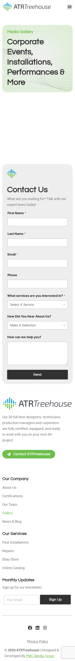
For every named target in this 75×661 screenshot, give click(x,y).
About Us (9, 487)
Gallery (7, 513)
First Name (17, 213)
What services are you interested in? (36, 296)
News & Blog (12, 521)
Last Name (17, 234)
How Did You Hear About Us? (29, 316)
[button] (69, 7)
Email (13, 254)
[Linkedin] (37, 628)
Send (37, 374)
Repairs (8, 551)
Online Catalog (13, 568)
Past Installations (15, 542)
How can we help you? (24, 337)
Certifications (12, 496)
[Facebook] (30, 628)
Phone (12, 275)
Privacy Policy (37, 641)
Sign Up (55, 599)
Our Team (9, 504)
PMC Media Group (40, 656)
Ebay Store (10, 559)
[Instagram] (45, 628)
